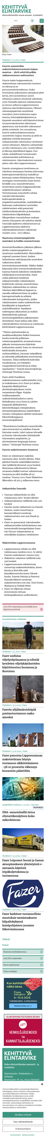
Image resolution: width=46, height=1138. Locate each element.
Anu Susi (35, 805)
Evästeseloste (15, 1135)
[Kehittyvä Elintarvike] (16, 12)
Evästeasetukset (23, 1129)
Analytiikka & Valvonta (11, 805)
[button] (42, 1084)
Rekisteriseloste (28, 1135)
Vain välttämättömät (23, 1122)
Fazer (23, 60)
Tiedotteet (6, 60)
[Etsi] (32, 20)
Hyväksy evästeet (23, 1115)
